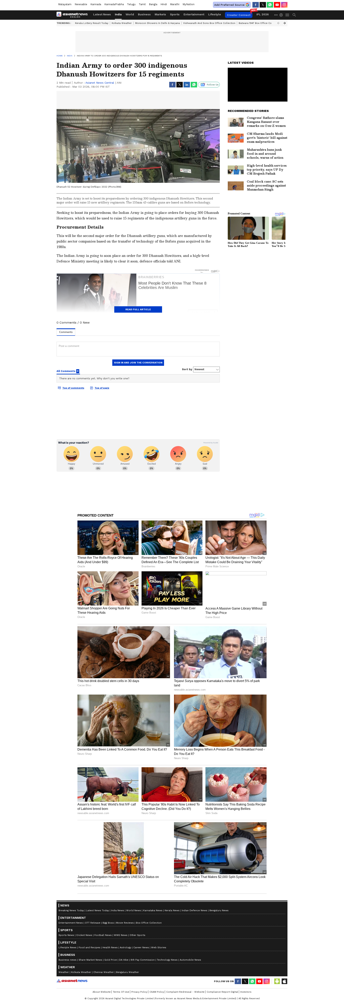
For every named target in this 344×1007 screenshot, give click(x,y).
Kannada (95, 4)
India (118, 14)
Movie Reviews (125, 922)
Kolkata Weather (122, 23)
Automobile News (190, 959)
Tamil (142, 4)
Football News (103, 935)
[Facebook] (255, 5)
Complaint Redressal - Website (185, 991)
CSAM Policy (157, 991)
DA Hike (123, 959)
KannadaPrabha (114, 4)
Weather (64, 972)
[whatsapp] (270, 5)
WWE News (120, 935)
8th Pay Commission (143, 959)
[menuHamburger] (287, 15)
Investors (245, 991)
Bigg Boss (108, 922)
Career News (141, 947)
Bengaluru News (219, 910)
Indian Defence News (194, 910)
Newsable (81, 4)
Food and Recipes (89, 947)
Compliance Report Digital (222, 991)
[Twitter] (263, 5)
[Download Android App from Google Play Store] (277, 981)
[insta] (284, 5)
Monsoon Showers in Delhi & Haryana (157, 23)
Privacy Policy (139, 991)
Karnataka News (152, 910)
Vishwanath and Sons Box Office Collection (209, 23)
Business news (67, 959)
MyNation (188, 4)
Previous (278, 23)
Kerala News (172, 910)
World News (133, 910)
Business (144, 14)
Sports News (66, 935)
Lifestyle (214, 14)
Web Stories (158, 947)
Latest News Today (97, 910)
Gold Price (110, 959)
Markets (160, 14)
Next (284, 23)
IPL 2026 (262, 14)
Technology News (167, 959)
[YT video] (277, 5)
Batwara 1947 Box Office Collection (260, 23)
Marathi (174, 4)
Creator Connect (238, 15)
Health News (110, 947)
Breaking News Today (71, 910)
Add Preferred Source (229, 4)
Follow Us (213, 84)
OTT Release (92, 922)
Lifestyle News (67, 947)
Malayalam (64, 4)
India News (117, 910)
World (130, 14)
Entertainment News (71, 922)
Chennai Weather (103, 972)
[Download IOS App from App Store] (284, 981)
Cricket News (84, 935)
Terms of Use (121, 991)
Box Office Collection (149, 922)
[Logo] (73, 15)
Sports (175, 14)
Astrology (125, 947)
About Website (102, 991)
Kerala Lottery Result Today (91, 23)
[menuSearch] (294, 15)
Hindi (163, 4)
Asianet (72, 980)
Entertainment (194, 14)
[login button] (282, 15)
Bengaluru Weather (127, 972)
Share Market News (90, 959)
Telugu (131, 4)
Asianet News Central (99, 82)
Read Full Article (138, 309)
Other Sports (137, 935)
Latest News (102, 14)
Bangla (153, 4)
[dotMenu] (276, 15)
